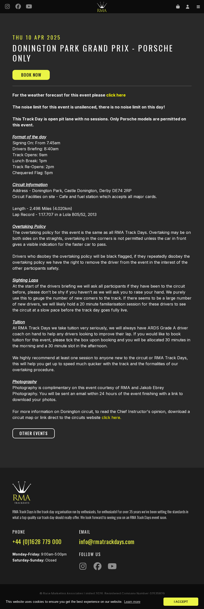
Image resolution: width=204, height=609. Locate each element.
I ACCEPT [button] (181, 601)
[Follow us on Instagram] (7, 7)
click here (116, 95)
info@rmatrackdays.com (107, 541)
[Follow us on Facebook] (18, 7)
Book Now (31, 75)
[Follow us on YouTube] (29, 7)
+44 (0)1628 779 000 (37, 541)
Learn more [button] (132, 602)
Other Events (33, 433)
